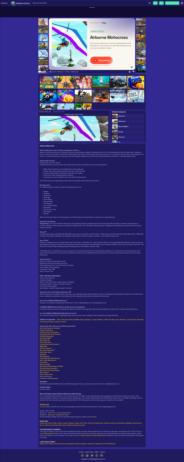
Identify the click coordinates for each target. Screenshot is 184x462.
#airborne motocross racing (76, 425)
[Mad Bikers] (43, 37)
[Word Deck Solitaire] (48, 82)
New (155, 3)
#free (85, 423)
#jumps (71, 423)
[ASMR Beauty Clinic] (83, 82)
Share (68, 72)
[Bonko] (100, 82)
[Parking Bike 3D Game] (141, 45)
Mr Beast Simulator (81, 443)
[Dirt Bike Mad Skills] (43, 21)
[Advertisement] (92, 12)
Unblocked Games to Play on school (54, 321)
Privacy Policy (89, 452)
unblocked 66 (131, 319)
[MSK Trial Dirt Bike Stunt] (43, 45)
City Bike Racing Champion (49, 368)
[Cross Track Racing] (141, 53)
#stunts (65, 423)
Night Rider (43, 346)
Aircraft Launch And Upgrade (64, 443)
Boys (113, 319)
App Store (51, 414)
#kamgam (129, 423)
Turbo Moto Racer (45, 352)
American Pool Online (47, 443)
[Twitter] (92, 455)
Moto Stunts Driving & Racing (49, 370)
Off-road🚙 (122, 137)
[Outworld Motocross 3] (141, 69)
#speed (60, 423)
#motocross (44, 423)
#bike (55, 423)
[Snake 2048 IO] (135, 82)
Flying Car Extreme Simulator (49, 332)
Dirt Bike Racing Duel (47, 336)
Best (161, 3)
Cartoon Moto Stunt (46, 374)
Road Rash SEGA (45, 338)
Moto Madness (44, 356)
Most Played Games (172, 3)
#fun (81, 423)
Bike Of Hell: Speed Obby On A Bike (51, 366)
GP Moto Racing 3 (46, 348)
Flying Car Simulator (46, 330)
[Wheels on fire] (141, 21)
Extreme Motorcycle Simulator (49, 344)
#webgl (96, 423)
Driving (121, 132)
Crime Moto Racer (45, 342)
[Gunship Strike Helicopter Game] (100, 96)
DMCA (97, 452)
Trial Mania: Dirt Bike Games (49, 378)
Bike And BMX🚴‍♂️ (124, 126)
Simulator (88, 319)
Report (61, 72)
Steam (67, 414)
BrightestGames (49, 433)
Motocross (122, 116)
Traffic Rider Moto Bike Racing (50, 358)
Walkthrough (74, 72)
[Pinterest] (82, 455)
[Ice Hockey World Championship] (118, 96)
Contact (81, 452)
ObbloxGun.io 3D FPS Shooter (105, 443)
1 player (94, 319)
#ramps (76, 423)
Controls (54, 72)
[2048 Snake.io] (65, 96)
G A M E (106, 319)
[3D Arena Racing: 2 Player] (141, 61)
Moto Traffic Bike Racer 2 (48, 360)
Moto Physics (44, 372)
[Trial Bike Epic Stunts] (43, 69)
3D (119, 142)
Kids (117, 319)
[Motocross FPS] (43, 61)
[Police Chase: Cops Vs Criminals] (118, 82)
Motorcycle (122, 121)
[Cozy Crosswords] (135, 96)
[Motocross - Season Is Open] (83, 96)
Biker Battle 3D (44, 340)
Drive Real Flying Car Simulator (50, 328)
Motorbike (43, 354)
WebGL (100, 319)
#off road (91, 423)
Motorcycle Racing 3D (47, 350)
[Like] (129, 72)
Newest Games (86, 435)
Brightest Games (23, 3)
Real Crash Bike (45, 364)
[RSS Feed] (101, 455)
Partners (102, 452)
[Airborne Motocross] (43, 53)
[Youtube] (87, 455)
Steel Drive (91, 443)
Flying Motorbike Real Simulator (50, 334)
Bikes (59, 319)
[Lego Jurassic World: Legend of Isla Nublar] (141, 37)
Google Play (60, 414)
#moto (50, 423)
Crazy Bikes (43, 362)
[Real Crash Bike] (43, 29)
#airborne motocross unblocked (114, 423)
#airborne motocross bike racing (55, 425)
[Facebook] (97, 455)
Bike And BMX (74, 319)
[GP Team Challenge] (141, 29)
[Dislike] (133, 72)
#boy (101, 423)
